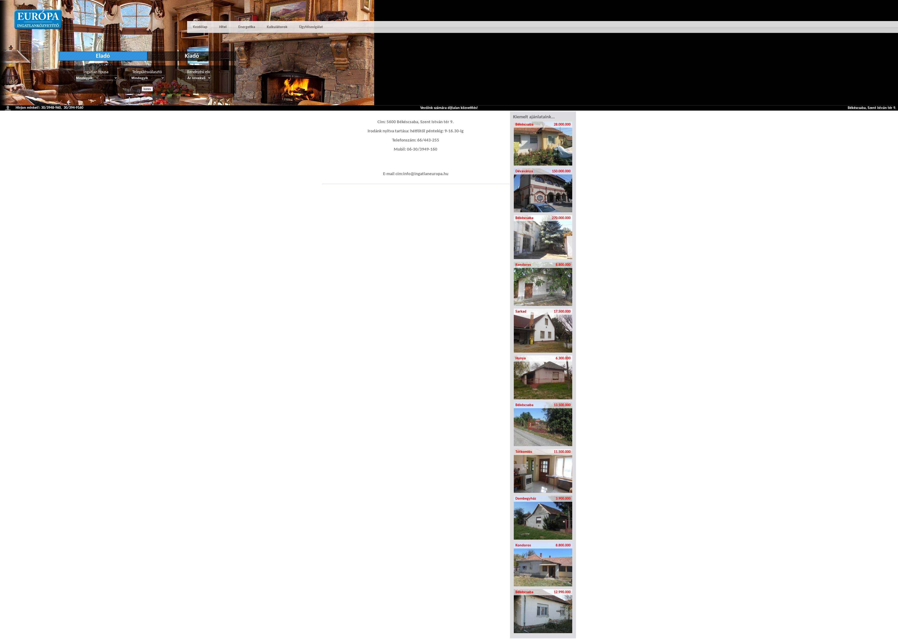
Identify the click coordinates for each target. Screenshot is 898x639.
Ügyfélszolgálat (311, 27)
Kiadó (192, 56)
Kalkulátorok (277, 27)
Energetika (246, 27)
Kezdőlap (200, 27)
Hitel (223, 27)
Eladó (103, 56)
